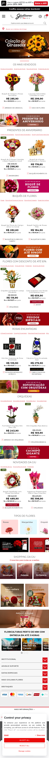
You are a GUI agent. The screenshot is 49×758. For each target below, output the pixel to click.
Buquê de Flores (32, 69)
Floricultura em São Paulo (10, 647)
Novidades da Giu (24, 462)
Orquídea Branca (6, 401)
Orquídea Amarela (19, 401)
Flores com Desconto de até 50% (24, 261)
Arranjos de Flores (19, 69)
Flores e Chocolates (7, 69)
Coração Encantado (20, 333)
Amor (38, 305)
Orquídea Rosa (41, 401)
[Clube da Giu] (24, 627)
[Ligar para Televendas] (12, 16)
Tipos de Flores (19, 266)
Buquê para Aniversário (23, 134)
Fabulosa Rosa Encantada (36, 333)
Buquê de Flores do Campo (14, 200)
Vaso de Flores (38, 108)
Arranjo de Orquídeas (14, 440)
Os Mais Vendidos (24, 64)
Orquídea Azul (31, 401)
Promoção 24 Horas (7, 266)
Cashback (40, 16)
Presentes (28, 266)
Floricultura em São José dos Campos (30, 645)
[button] (20, 56)
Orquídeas (13, 307)
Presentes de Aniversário (24, 130)
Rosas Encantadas (24, 329)
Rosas (2, 200)
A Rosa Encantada (7, 333)
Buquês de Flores (24, 196)
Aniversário (14, 176)
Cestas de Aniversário (7, 134)
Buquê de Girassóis (30, 200)
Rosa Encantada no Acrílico (13, 373)
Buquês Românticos (38, 173)
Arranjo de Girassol (14, 108)
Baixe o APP (41, 3)
